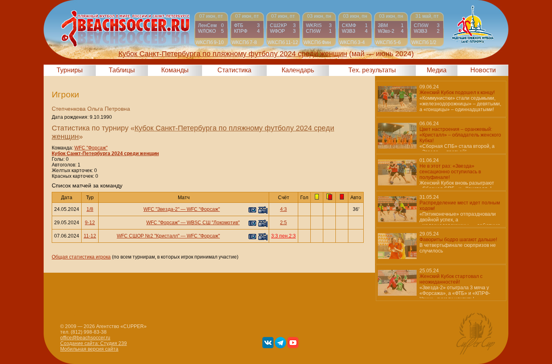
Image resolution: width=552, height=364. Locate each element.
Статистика (234, 70)
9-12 (90, 222)
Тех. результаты (372, 70)
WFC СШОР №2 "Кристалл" (148, 236)
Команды (175, 70)
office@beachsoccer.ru (85, 338)
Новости (483, 70)
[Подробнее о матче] (211, 29)
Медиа (437, 70)
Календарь (298, 70)
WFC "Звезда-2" (161, 209)
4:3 (283, 209)
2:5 (283, 222)
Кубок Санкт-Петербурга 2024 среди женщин (105, 153)
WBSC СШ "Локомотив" (213, 222)
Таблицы (122, 70)
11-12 (90, 236)
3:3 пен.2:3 (283, 236)
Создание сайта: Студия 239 (93, 343)
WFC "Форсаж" (90, 148)
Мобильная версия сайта (89, 349)
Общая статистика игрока (81, 257)
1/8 (89, 209)
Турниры (70, 70)
